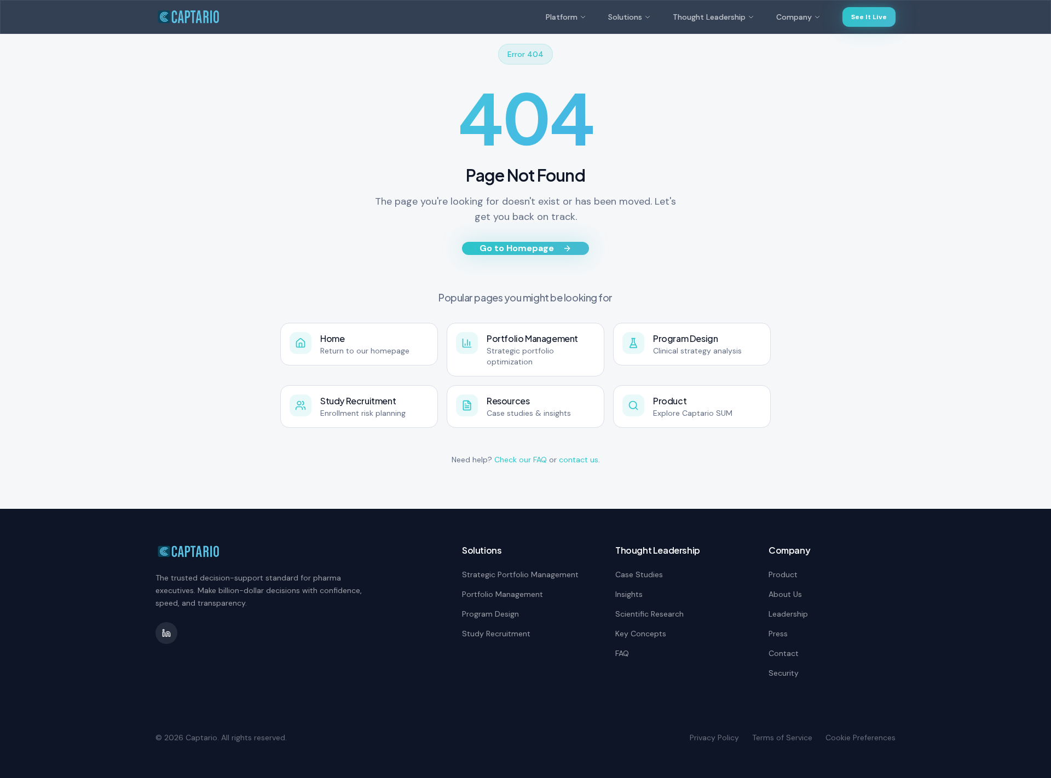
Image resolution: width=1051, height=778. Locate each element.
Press (778, 633)
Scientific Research (649, 614)
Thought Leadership (709, 17)
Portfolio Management (502, 594)
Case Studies (639, 574)
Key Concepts (640, 633)
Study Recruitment (496, 633)
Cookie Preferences (860, 737)
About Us (785, 594)
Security (784, 673)
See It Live (869, 17)
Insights (629, 594)
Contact (784, 653)
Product (783, 574)
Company (794, 17)
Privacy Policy (714, 737)
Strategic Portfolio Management (520, 574)
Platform (562, 17)
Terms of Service (782, 737)
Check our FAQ (520, 460)
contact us (578, 460)
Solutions (625, 17)
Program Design (490, 614)
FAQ (622, 653)
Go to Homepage (517, 248)
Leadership (788, 614)
